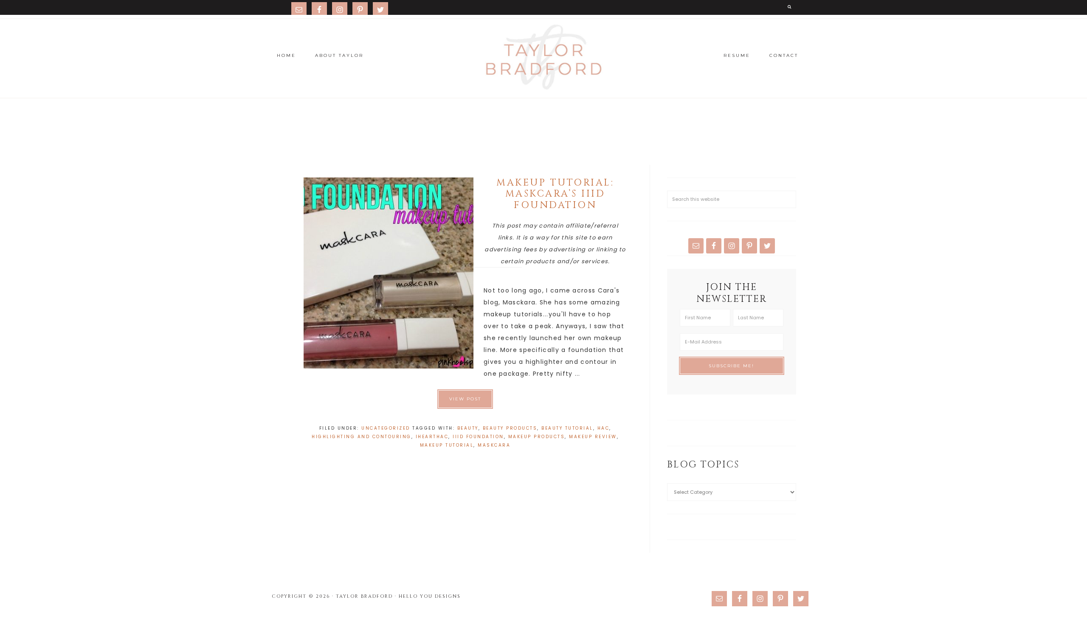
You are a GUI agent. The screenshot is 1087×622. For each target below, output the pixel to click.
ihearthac (432, 436)
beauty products (510, 428)
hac (603, 428)
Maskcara (494, 445)
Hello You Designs (430, 596)
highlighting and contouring (361, 436)
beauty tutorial (567, 428)
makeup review (593, 436)
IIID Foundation (478, 436)
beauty (468, 428)
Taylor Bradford (543, 57)
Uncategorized (385, 428)
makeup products (536, 436)
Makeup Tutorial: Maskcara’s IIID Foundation (555, 194)
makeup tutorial (447, 445)
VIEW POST (465, 399)
